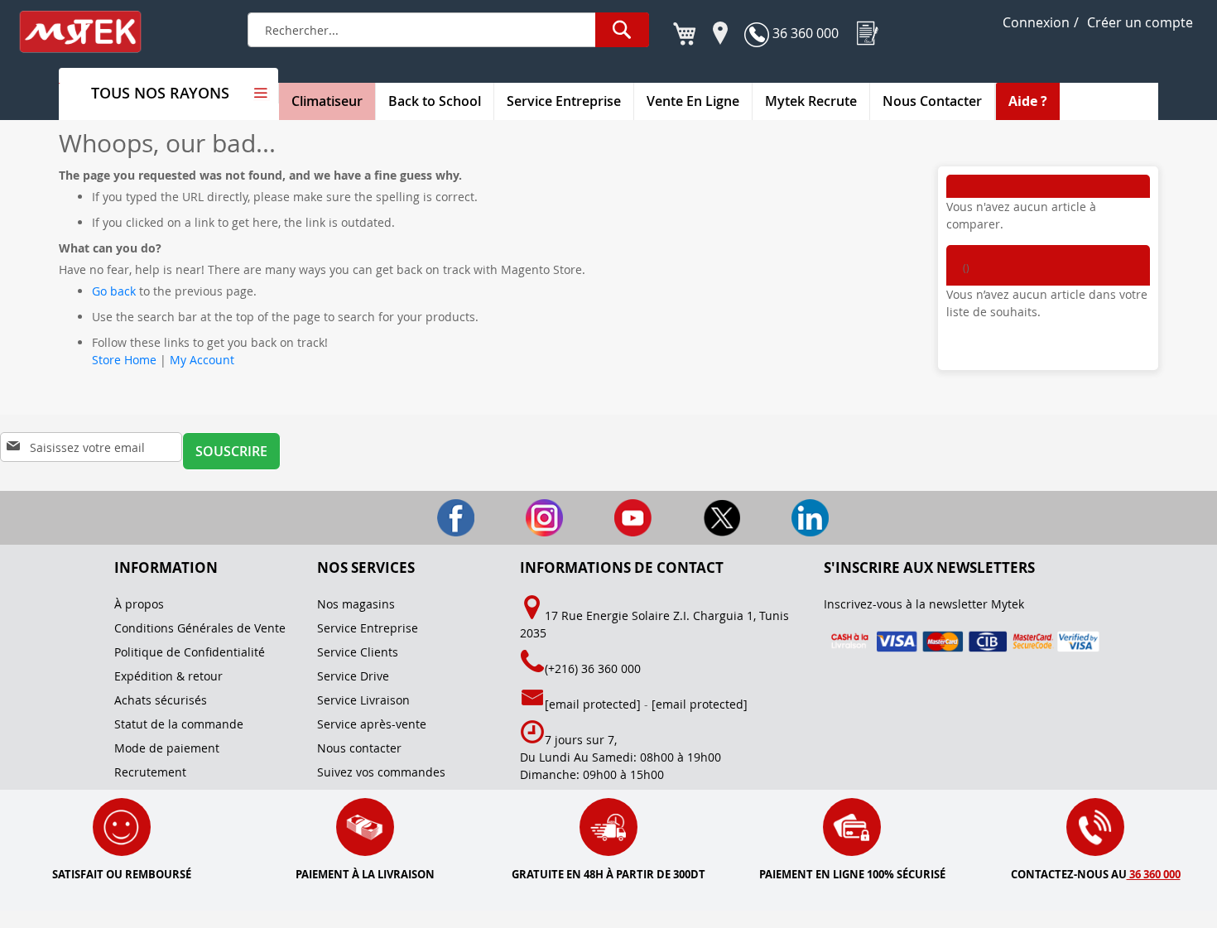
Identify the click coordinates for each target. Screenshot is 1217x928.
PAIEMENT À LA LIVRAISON (365, 874)
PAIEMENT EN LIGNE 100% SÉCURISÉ (852, 874)
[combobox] (448, 29)
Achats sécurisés (160, 700)
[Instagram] (522, 516)
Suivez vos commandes (381, 772)
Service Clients (357, 652)
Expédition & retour (168, 676)
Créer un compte (1140, 22)
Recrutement (150, 772)
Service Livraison (363, 700)
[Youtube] (610, 516)
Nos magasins (356, 604)
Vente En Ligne (693, 101)
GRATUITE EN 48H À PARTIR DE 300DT (608, 874)
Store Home (124, 360)
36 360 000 (804, 33)
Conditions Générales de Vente (200, 628)
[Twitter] (699, 516)
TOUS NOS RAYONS (160, 93)
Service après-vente (371, 724)
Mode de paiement (166, 748)
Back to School (434, 101)
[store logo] (91, 32)
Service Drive (353, 676)
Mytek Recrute (811, 101)
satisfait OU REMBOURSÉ (121, 874)
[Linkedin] (786, 516)
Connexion (1036, 22)
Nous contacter (359, 748)
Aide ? (1027, 101)
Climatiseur (327, 101)
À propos (139, 604)
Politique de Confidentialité (189, 652)
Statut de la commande (178, 724)
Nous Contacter (932, 101)
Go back (114, 291)
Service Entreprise (564, 101)
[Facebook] (433, 516)
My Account (202, 360)
